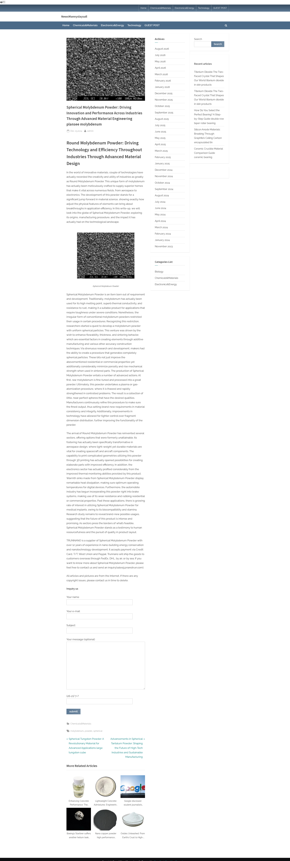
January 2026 (162, 87)
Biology (159, 271)
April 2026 (160, 67)
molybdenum (77, 731)
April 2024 (160, 221)
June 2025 (160, 131)
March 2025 (161, 150)
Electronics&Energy (184, 8)
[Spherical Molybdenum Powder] (105, 277)
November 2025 (164, 99)
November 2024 (164, 176)
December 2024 (163, 169)
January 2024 (162, 240)
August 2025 (162, 118)
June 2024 (160, 208)
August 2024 (162, 195)
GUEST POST (220, 8)
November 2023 (164, 246)
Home (143, 8)
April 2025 (160, 144)
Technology (203, 8)
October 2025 (162, 106)
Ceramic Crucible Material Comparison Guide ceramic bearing (208, 153)
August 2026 (162, 48)
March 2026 (161, 74)
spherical (97, 731)
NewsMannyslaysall (74, 16)
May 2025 (160, 138)
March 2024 (161, 227)
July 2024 (160, 201)
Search (198, 39)
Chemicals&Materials (160, 8)
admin (90, 130)
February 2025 (163, 157)
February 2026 (163, 80)
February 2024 (163, 233)
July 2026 (160, 55)
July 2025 (160, 125)
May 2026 (160, 61)
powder (88, 731)
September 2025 (164, 112)
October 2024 (162, 182)
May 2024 (160, 214)
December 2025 (163, 93)
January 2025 (162, 163)
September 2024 (164, 189)
